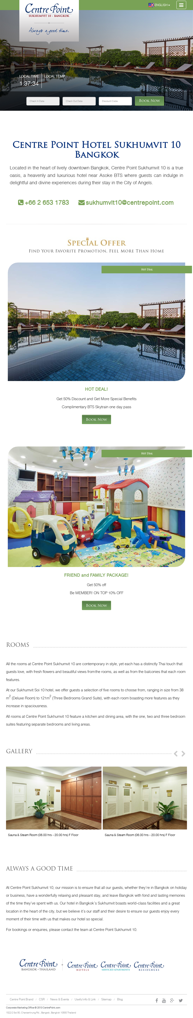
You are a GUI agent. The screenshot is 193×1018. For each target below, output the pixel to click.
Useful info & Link (85, 999)
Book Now (149, 101)
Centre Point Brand (21, 999)
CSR (42, 999)
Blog (120, 999)
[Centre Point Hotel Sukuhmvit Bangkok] (49, 8)
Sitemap (106, 999)
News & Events (59, 999)
